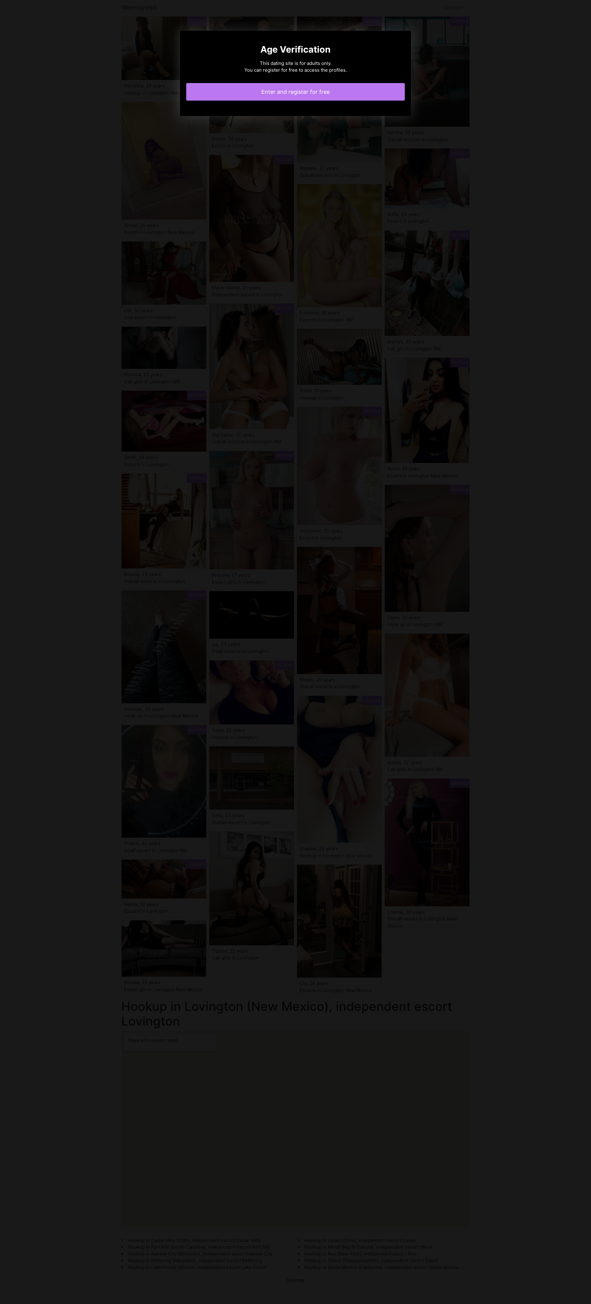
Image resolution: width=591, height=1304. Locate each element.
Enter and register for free (295, 92)
